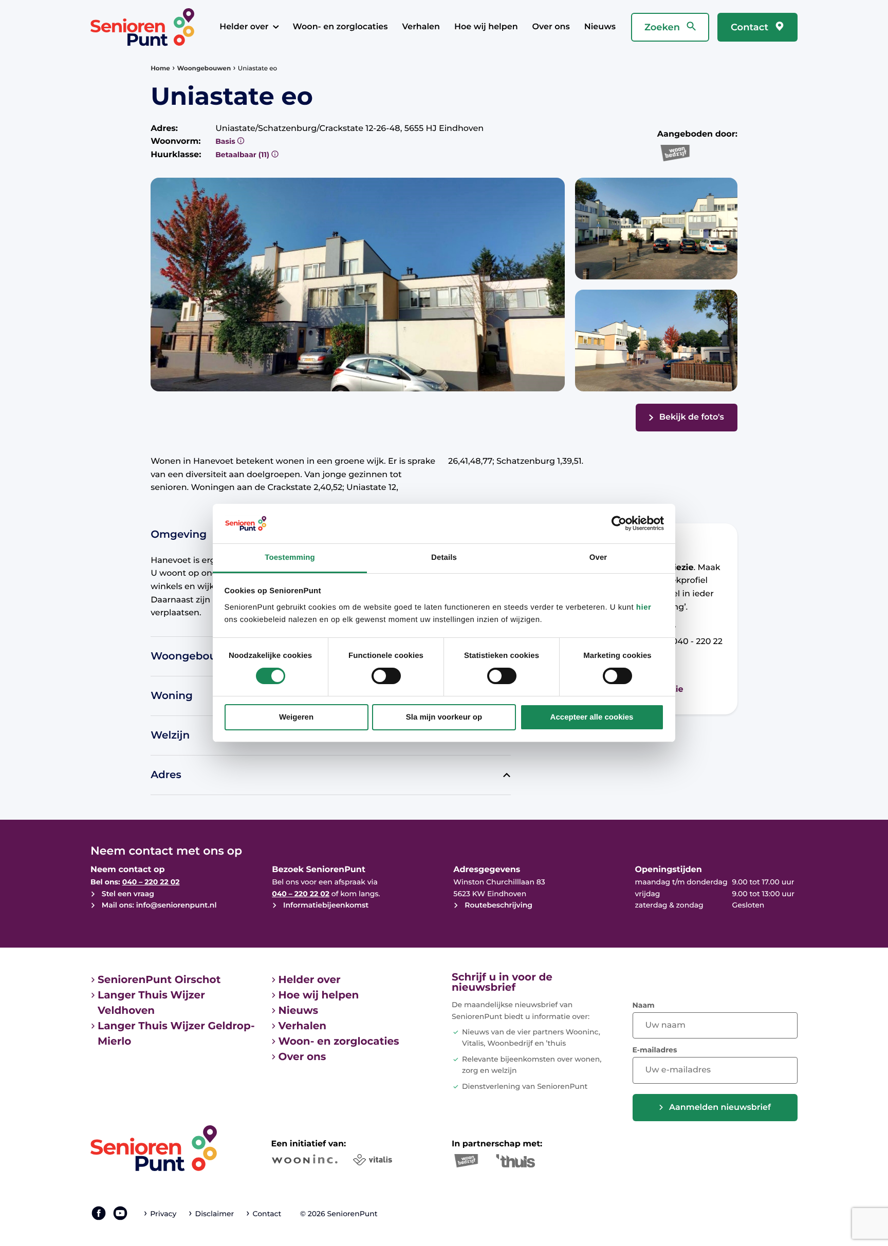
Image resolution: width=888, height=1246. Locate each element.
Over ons (551, 27)
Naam (644, 1005)
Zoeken (663, 27)
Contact (751, 27)
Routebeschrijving (497, 905)
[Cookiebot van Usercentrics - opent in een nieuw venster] (619, 523)
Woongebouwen (204, 68)
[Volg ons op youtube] (120, 1213)
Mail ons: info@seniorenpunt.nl (158, 905)
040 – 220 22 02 (151, 881)
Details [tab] (444, 557)
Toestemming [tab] (290, 557)
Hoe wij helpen (486, 27)
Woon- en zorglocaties (340, 27)
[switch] (386, 676)
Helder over (243, 27)
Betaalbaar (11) (243, 154)
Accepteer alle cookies (592, 717)
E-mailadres (655, 1049)
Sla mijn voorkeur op (444, 717)
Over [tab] (598, 557)
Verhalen (421, 27)
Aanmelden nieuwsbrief (720, 1107)
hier (644, 607)
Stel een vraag (127, 893)
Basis (226, 141)
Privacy (163, 1213)
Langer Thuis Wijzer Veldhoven (151, 1003)
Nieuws (600, 27)
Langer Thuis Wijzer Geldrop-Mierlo (176, 1034)
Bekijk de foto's (691, 417)
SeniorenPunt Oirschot (159, 980)
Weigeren (296, 717)
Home (160, 68)
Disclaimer (214, 1213)
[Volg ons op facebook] (98, 1213)
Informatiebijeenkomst (324, 905)
